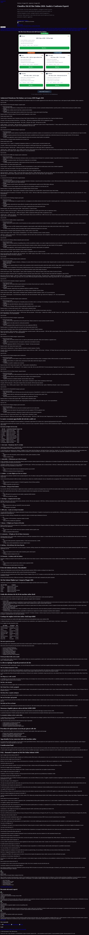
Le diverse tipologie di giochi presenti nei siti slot (53, 29)
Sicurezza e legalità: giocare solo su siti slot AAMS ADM (75, 29)
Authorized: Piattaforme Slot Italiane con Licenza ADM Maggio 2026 (14, 28)
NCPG (21, 924)
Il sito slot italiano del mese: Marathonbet (58, 28)
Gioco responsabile (22, 929)
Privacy (1, 929)
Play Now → (44, 47)
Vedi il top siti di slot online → (23, 20)
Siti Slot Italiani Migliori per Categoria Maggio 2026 (76, 28)
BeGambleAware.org (55, 94)
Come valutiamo (15, 929)
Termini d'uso (6, 929)
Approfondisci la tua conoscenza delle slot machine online (34, 30)
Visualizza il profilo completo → (6, 886)
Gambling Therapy (6, 924)
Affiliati (10, 929)
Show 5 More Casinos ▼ (44, 91)
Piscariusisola (3, 1)
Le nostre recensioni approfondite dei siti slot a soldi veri (39, 28)
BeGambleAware (15, 924)
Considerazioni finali (50, 30)
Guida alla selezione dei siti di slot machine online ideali (11, 29)
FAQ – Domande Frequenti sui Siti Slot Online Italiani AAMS (67, 30)
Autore (1, 2)
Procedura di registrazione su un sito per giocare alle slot (11, 30)
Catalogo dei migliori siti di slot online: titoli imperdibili (33, 29)
